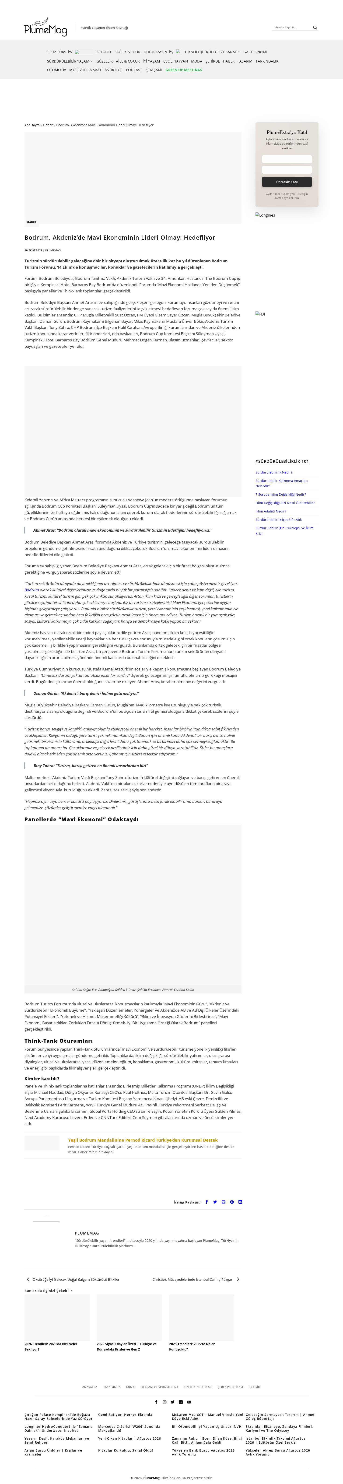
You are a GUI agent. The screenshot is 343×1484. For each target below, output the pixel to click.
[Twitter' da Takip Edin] (173, 1402)
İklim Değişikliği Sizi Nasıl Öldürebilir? (285, 503)
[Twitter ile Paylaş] (215, 1203)
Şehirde (213, 61)
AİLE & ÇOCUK (128, 61)
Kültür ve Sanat (221, 51)
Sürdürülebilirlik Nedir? (274, 472)
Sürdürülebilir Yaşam (68, 61)
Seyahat (104, 51)
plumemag (53, 250)
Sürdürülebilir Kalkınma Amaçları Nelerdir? (282, 483)
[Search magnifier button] (315, 28)
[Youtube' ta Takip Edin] (189, 1402)
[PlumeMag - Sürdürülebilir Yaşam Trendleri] (46, 27)
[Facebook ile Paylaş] (207, 1203)
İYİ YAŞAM (151, 61)
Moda (196, 61)
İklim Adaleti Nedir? (271, 511)
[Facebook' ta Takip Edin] (156, 1402)
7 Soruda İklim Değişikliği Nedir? (281, 494)
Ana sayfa (32, 125)
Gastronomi (255, 51)
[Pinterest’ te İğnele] (232, 1203)
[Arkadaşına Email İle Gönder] (224, 1203)
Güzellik (104, 61)
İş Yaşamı (153, 69)
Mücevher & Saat (85, 69)
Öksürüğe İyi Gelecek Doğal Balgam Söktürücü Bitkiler (75, 1279)
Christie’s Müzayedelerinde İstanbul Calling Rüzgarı (193, 1279)
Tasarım (245, 61)
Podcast (134, 69)
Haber (229, 61)
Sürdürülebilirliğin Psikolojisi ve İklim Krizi (284, 531)
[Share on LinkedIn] (240, 1203)
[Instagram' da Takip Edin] (164, 1402)
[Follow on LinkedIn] (181, 1402)
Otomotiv (56, 69)
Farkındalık (267, 61)
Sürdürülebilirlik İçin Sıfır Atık (279, 519)
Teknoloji (194, 51)
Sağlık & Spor (127, 51)
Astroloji (114, 69)
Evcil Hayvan (175, 61)
